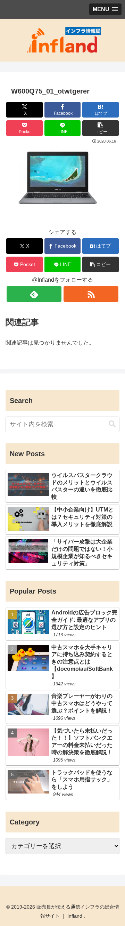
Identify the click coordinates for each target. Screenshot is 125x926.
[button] (100, 128)
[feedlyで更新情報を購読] (34, 294)
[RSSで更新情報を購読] (91, 294)
